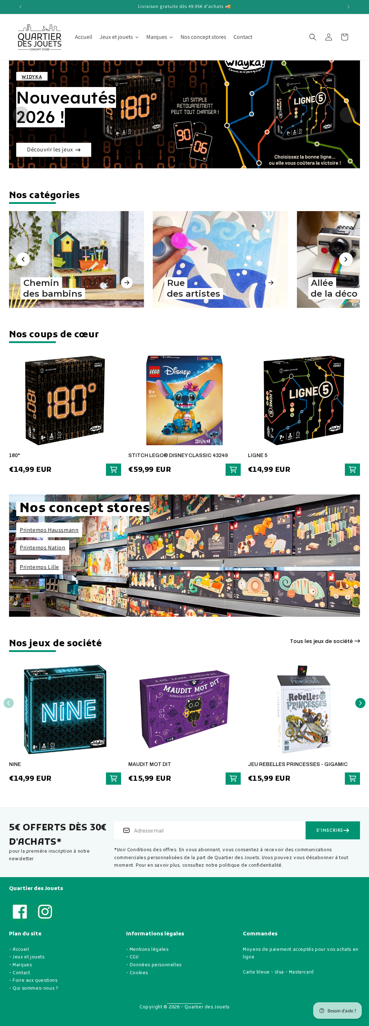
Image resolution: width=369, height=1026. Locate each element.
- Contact (19, 973)
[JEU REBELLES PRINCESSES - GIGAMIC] (304, 713)
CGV (134, 957)
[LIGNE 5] (304, 404)
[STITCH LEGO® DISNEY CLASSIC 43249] (184, 404)
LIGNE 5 (257, 455)
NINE (15, 764)
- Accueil (19, 950)
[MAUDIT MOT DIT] (184, 713)
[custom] (20, 911)
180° (14, 455)
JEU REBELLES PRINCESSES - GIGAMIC (298, 764)
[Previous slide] (21, 114)
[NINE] (65, 713)
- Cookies (137, 973)
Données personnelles (156, 965)
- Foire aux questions (33, 981)
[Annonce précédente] (20, 7)
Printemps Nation (43, 547)
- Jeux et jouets (27, 957)
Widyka (32, 76)
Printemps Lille (39, 567)
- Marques (20, 965)
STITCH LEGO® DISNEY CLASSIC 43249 (178, 455)
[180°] (65, 404)
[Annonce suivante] (348, 7)
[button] (313, 37)
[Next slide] (348, 114)
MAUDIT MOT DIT (149, 764)
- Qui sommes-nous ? (33, 988)
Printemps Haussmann (49, 530)
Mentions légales (149, 950)
